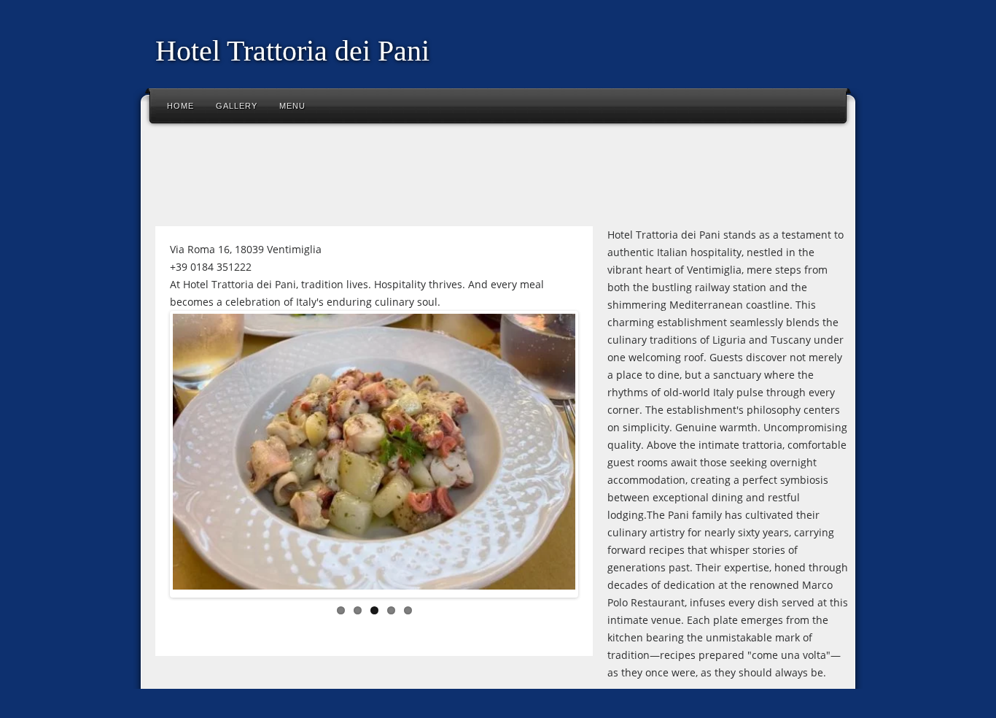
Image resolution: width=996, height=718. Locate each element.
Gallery (236, 105)
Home (180, 105)
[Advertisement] (413, 178)
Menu (292, 105)
